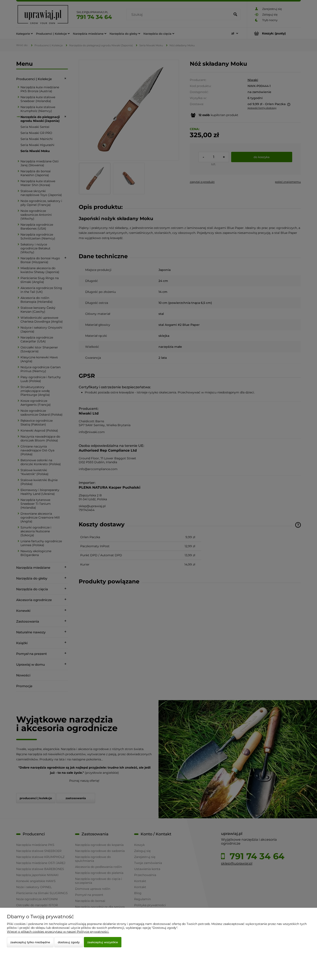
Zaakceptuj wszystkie (102, 942)
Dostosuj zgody (69, 942)
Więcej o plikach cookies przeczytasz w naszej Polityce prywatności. (58, 932)
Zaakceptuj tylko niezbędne (30, 942)
